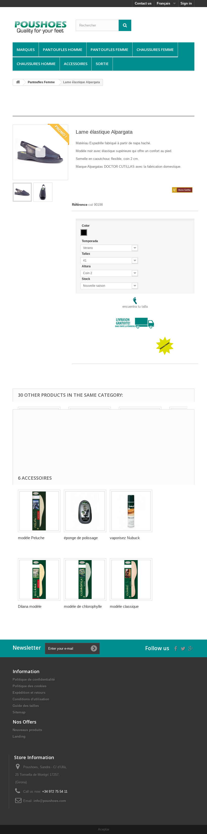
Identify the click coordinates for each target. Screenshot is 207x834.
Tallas (86, 253)
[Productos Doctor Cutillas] (182, 182)
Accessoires (75, 63)
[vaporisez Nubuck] (131, 511)
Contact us (143, 3)
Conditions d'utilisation (31, 699)
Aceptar (103, 829)
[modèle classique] (131, 579)
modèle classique (124, 606)
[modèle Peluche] (39, 511)
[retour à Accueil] (18, 82)
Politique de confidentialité (34, 679)
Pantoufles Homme (62, 49)
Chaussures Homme (36, 63)
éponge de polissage (81, 538)
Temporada (90, 241)
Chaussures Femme (155, 49)
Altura (86, 266)
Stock (86, 279)
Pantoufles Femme (109, 49)
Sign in (186, 3)
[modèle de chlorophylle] (85, 579)
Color (86, 225)
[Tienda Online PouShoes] (40, 26)
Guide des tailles (26, 706)
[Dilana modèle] (39, 579)
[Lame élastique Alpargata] (22, 192)
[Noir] (84, 232)
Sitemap (19, 712)
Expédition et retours (29, 693)
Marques (26, 49)
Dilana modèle (29, 606)
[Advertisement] (104, 102)
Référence (79, 205)
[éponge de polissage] (85, 511)
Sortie (102, 63)
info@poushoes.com (50, 801)
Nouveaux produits (27, 730)
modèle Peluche (31, 538)
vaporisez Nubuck (125, 538)
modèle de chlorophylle (83, 606)
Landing (19, 736)
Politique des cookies (29, 686)
